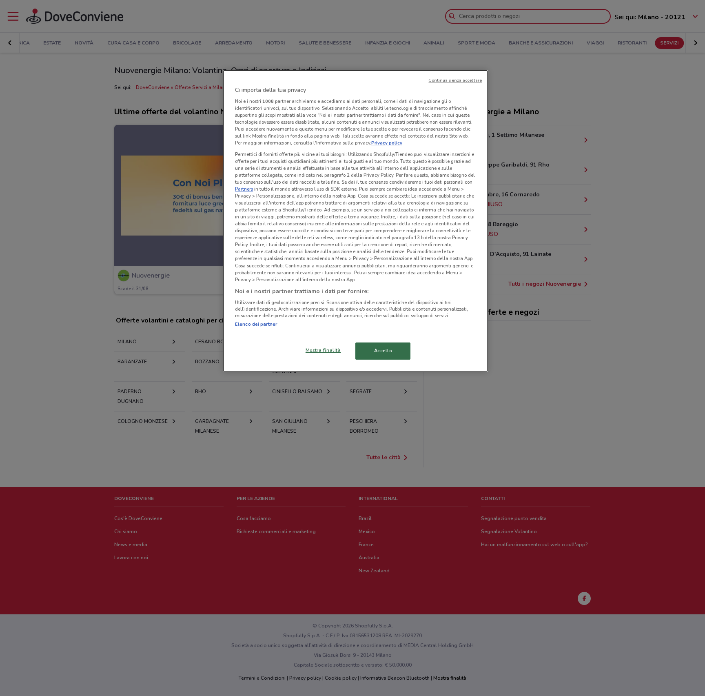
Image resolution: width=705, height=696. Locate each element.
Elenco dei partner (256, 324)
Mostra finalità (323, 350)
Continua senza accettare (455, 80)
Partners (244, 189)
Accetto (383, 350)
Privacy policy (386, 143)
